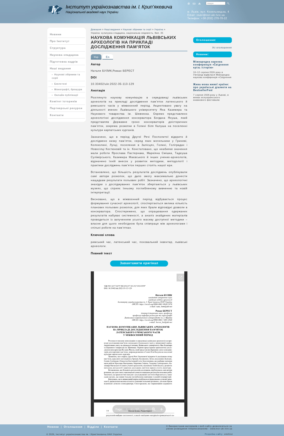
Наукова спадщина (64, 54)
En (108, 56)
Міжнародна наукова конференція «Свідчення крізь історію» (211, 64)
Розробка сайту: (214, 434)
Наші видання (60, 68)
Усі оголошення (222, 47)
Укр (96, 56)
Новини (55, 34)
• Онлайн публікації (65, 95)
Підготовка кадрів (64, 61)
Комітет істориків (63, 101)
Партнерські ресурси (66, 108)
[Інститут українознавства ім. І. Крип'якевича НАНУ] (55, 10)
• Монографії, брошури (67, 89)
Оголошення (73, 426)
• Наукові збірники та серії (66, 76)
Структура (58, 47)
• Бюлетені (59, 84)
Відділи (93, 426)
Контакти (57, 115)
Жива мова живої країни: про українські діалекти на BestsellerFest (212, 87)
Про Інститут (60, 41)
